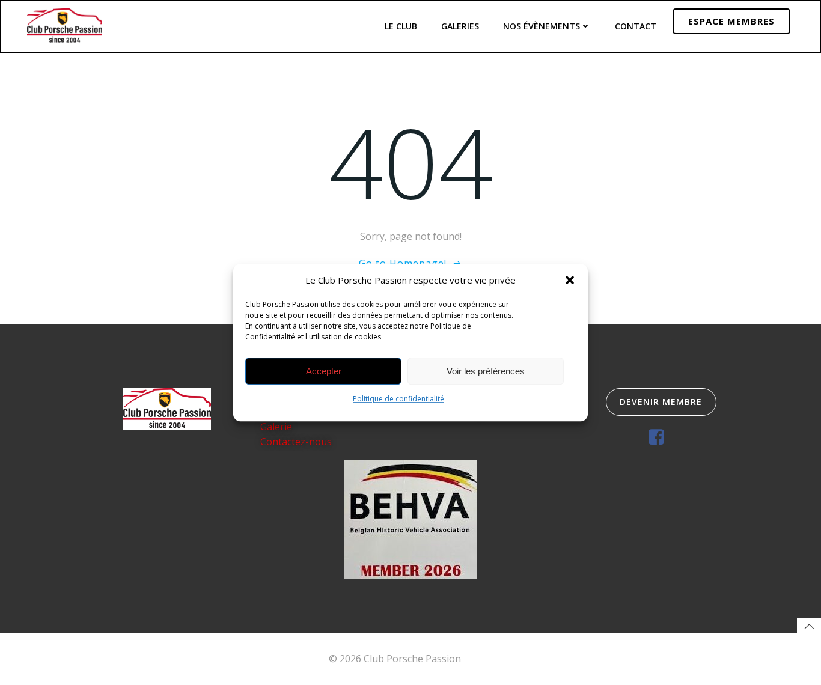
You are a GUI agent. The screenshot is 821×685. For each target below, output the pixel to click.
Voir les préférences (486, 371)
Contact (635, 26)
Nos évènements (541, 26)
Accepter (323, 371)
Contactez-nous (296, 441)
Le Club (401, 26)
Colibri (478, 658)
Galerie (276, 426)
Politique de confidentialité (398, 399)
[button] (570, 280)
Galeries (460, 26)
